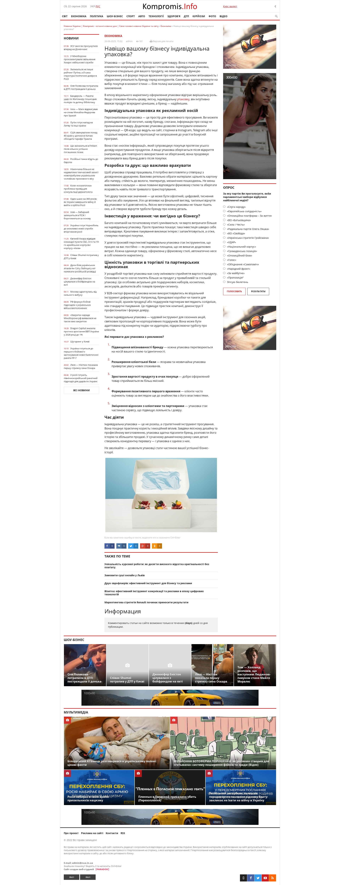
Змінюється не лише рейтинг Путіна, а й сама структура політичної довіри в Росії (80, 74)
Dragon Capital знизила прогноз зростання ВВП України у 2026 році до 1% (81, 331)
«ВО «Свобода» (235, 233)
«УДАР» (231, 242)
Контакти (112, 833)
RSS (123, 833)
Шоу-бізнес (115, 16)
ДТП (186, 16)
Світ (64, 16)
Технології (156, 16)
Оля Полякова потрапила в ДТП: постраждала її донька (81, 87)
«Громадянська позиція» (241, 251)
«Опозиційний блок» (239, 255)
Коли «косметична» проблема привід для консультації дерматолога (78, 188)
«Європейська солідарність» (244, 211)
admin (129, 41)
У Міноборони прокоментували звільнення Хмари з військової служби (79, 59)
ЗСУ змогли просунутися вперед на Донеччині (81, 47)
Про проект (71, 833)
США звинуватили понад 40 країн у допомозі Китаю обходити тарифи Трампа (80, 135)
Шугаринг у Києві (79, 341)
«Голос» (231, 260)
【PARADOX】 (102, 869)
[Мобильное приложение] (243, 877)
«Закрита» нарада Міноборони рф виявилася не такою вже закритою (80, 318)
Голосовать (234, 291)
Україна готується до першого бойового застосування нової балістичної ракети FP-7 (81, 353)
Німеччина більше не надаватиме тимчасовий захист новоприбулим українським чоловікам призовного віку (81, 173)
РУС (98, 6)
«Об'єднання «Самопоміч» (242, 264)
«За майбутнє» (235, 273)
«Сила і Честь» (235, 224)
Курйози (198, 16)
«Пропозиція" (235, 277)
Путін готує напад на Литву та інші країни (78, 124)
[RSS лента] (272, 877)
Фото (212, 16)
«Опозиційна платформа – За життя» (249, 215)
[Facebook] (250, 877)
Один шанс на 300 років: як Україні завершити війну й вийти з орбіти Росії (80, 202)
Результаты (258, 291)
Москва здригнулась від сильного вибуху (80, 293)
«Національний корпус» (241, 246)
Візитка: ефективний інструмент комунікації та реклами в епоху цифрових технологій (154, 592)
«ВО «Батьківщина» (238, 220)
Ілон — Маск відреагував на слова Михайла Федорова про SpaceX (81, 112)
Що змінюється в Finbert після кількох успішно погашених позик (80, 149)
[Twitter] (258, 877)
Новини (71, 38)
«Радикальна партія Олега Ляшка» (247, 229)
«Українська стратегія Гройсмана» (247, 237)
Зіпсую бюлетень (237, 282)
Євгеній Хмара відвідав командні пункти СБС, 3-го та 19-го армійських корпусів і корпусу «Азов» (81, 243)
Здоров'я (173, 16)
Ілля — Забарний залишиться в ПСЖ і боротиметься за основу (77, 215)
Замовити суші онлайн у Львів (124, 575)
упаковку (183, 99)
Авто (141, 16)
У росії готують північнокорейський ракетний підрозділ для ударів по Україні (80, 378)
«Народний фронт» (238, 268)
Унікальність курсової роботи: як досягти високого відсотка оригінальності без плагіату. (156, 565)
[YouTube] (265, 877)
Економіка (78, 16)
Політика (96, 16)
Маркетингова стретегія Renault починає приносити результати (146, 602)
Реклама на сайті (92, 833)
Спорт (130, 16)
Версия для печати (162, 41)
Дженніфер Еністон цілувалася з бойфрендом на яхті (79, 281)
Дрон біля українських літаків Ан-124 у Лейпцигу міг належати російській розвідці (80, 268)
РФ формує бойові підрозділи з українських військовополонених (77, 305)
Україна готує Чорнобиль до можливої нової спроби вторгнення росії (81, 228)
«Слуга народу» (236, 207)
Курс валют (230, 6)
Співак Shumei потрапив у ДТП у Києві (81, 256)
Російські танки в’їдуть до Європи (81, 160)
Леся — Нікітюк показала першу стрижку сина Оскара (81, 366)
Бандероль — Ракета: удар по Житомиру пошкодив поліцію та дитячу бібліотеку (80, 99)
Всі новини (81, 390)
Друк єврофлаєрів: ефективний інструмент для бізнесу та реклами (148, 583)
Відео (223, 16)
